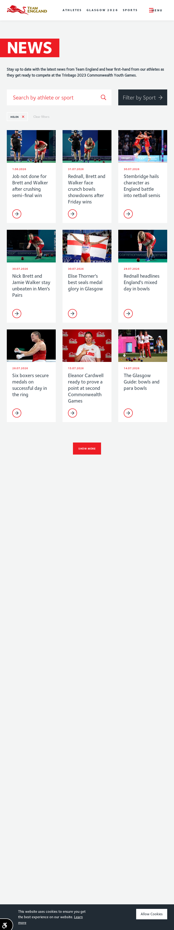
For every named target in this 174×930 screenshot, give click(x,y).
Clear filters (41, 117)
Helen (14, 117)
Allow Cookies (152, 914)
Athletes (72, 10)
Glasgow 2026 (102, 10)
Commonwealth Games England (27, 10)
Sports (130, 10)
